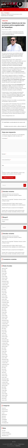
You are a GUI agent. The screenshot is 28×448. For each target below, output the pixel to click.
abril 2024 (4, 314)
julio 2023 (4, 328)
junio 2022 (4, 349)
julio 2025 (4, 289)
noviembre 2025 (5, 283)
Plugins (3, 221)
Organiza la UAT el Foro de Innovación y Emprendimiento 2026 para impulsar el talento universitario (12, 195)
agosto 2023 (4, 327)
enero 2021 (4, 377)
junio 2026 (4, 271)
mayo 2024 (4, 312)
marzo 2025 (4, 296)
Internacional (4, 411)
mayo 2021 (4, 370)
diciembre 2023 (5, 320)
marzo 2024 (4, 315)
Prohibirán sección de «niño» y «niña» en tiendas (14, 126)
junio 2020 (4, 388)
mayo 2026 (4, 273)
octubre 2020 (5, 382)
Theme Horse (21, 444)
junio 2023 (4, 330)
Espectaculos (5, 409)
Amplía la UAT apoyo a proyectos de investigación (12, 207)
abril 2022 (4, 353)
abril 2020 (4, 392)
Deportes (4, 408)
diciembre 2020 (5, 379)
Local (3, 413)
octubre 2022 (5, 343)
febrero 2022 (4, 356)
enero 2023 (4, 338)
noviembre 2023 (5, 322)
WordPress (18, 445)
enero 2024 (4, 318)
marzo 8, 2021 (5, 29)
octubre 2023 (5, 323)
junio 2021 (4, 369)
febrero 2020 (4, 395)
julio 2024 (4, 309)
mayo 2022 (4, 351)
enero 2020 (4, 396)
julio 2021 (4, 367)
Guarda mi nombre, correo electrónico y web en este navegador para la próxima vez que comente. (13, 173)
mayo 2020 (4, 390)
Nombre (4, 154)
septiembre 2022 (5, 344)
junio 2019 (4, 398)
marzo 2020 (4, 393)
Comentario (5, 138)
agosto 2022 (4, 346)
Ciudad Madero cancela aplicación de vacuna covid (14, 122)
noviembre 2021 (5, 361)
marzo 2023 (4, 335)
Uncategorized (5, 422)
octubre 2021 (5, 362)
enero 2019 (4, 400)
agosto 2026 (4, 268)
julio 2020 (4, 387)
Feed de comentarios (6, 434)
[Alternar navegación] (2, 9)
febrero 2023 (4, 336)
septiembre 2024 (5, 305)
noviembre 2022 (5, 341)
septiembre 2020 (5, 383)
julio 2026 (4, 270)
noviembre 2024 (5, 302)
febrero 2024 (4, 317)
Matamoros (4, 414)
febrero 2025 (4, 297)
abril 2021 (4, 372)
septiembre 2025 (5, 286)
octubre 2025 (5, 284)
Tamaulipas (5, 20)
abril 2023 (4, 333)
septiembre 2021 (5, 364)
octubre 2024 (5, 304)
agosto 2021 (4, 366)
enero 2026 (4, 279)
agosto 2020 (4, 385)
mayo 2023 (4, 331)
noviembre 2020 (5, 380)
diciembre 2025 (5, 281)
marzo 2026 (4, 276)
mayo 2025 (4, 292)
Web (3, 165)
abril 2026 (4, 274)
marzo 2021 (4, 374)
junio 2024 (4, 310)
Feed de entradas (5, 432)
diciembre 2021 (5, 359)
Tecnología (4, 421)
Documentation (5, 219)
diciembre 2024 (5, 300)
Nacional (4, 416)
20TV (3, 4)
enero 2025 (4, 299)
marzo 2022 (4, 354)
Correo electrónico (6, 159)
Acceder (4, 430)
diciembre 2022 (5, 340)
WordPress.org (5, 435)
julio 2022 (4, 348)
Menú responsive (25, 1)
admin (10, 29)
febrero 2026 (4, 278)
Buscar (24, 185)
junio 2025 (4, 291)
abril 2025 (4, 294)
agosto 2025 (4, 287)
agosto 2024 (4, 307)
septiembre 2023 (5, 325)
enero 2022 (4, 357)
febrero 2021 (4, 375)
